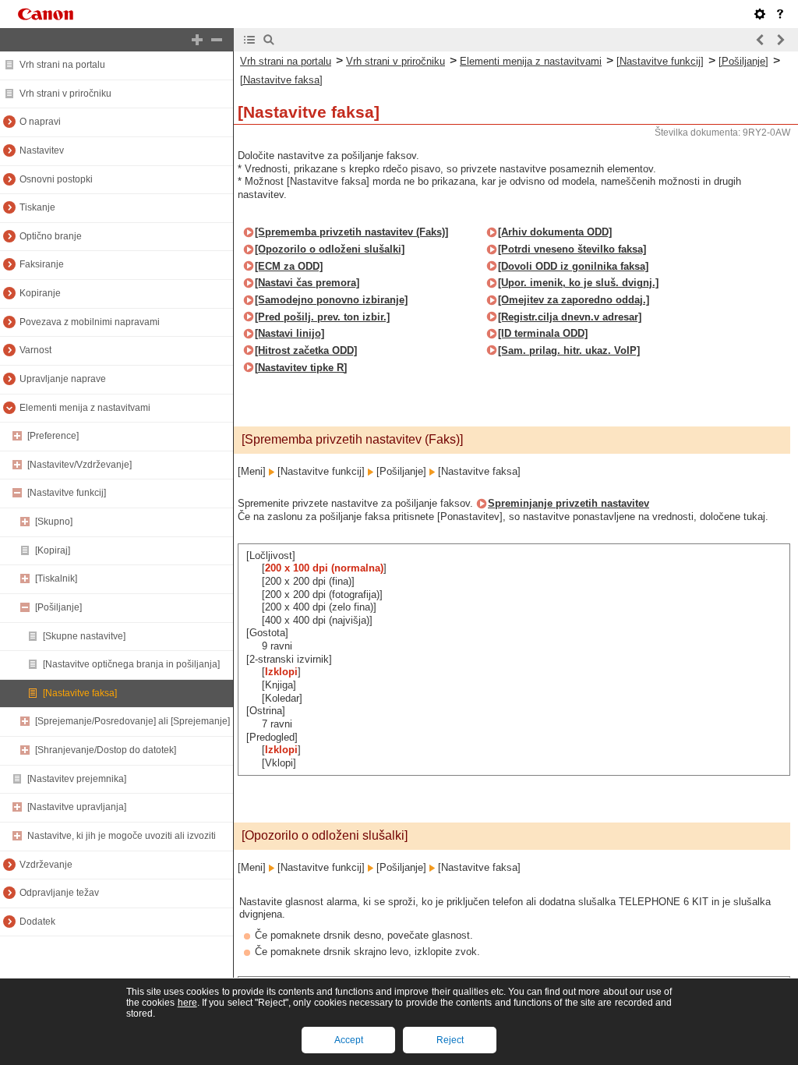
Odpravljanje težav (59, 892)
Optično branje (50, 236)
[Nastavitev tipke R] (301, 367)
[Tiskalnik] (56, 578)
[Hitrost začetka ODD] (306, 350)
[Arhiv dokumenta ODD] (555, 232)
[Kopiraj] (52, 550)
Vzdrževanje (45, 864)
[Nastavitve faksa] (80, 693)
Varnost (35, 350)
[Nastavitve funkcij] (66, 492)
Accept (348, 1040)
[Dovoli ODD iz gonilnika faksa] (573, 266)
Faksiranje (41, 264)
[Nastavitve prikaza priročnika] (759, 14)
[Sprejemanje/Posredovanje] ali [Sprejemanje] (132, 721)
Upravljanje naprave (62, 378)
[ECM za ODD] (289, 266)
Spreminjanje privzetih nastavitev (568, 503)
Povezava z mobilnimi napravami (89, 322)
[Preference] (53, 435)
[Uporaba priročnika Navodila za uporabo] (780, 14)
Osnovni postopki (56, 179)
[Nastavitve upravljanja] (76, 806)
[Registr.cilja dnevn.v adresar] (569, 317)
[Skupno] (53, 521)
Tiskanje (37, 207)
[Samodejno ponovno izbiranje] (331, 300)
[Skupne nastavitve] (84, 636)
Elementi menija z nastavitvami (84, 407)
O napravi (40, 121)
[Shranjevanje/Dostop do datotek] (105, 750)
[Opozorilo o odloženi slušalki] (329, 249)
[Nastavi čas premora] (307, 282)
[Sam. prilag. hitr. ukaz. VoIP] (569, 350)
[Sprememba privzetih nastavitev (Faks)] (351, 232)
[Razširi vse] (197, 39)
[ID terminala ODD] (543, 333)
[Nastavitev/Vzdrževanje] (79, 464)
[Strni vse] (216, 39)
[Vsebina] (249, 39)
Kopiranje (40, 293)
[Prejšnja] (760, 39)
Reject (450, 1040)
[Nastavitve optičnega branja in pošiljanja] (131, 664)
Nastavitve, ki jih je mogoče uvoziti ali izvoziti (121, 835)
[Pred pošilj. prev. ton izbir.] (322, 317)
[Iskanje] (268, 39)
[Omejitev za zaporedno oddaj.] (573, 300)
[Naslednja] (780, 39)
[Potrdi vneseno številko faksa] (572, 249)
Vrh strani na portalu (62, 64)
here (187, 1002)
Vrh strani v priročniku (65, 93)
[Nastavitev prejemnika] (76, 778)
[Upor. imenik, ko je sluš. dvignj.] (578, 282)
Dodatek (37, 921)
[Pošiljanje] (58, 607)
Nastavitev (41, 150)
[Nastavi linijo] (289, 333)
